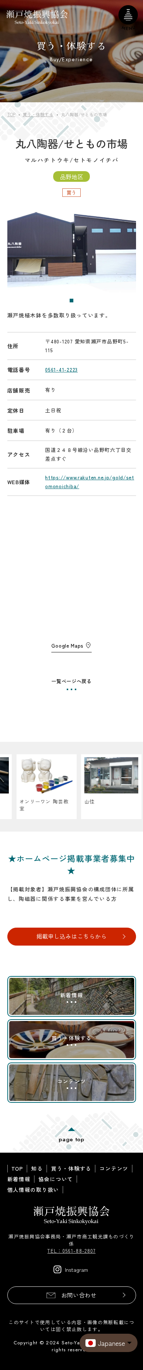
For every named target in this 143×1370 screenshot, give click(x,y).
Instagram (76, 1269)
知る (37, 1168)
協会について (55, 1179)
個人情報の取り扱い (33, 1189)
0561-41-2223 (61, 369)
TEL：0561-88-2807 (71, 1250)
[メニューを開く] (128, 15)
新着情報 (18, 1179)
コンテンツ (113, 1168)
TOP (17, 1168)
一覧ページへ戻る (71, 681)
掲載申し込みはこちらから (71, 936)
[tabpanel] (71, 250)
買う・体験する (71, 1168)
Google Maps (67, 645)
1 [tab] (72, 301)
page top (71, 1139)
